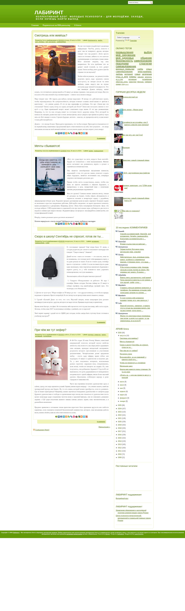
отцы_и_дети (122, 77)
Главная (35, 25)
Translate (133, 41)
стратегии (145, 63)
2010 (120, 454)
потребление (47, 336)
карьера (141, 77)
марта (122, 395)
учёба (47, 243)
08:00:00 (61, 40)
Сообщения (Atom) (42, 430)
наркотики (132, 82)
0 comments (101, 138)
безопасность (92, 40)
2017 (120, 431)
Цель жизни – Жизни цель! (132, 110)
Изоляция (126, 148)
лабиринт (148, 82)
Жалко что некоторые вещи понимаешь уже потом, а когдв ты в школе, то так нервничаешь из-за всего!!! (135, 318)
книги (126, 84)
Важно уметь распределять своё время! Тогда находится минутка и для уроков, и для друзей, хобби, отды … (136, 280)
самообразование (124, 72)
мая (121, 388)
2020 (120, 422)
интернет (128, 74)
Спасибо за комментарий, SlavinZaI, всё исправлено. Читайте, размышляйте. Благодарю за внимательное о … (135, 236)
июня (122, 385)
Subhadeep (120, 534)
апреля (123, 391)
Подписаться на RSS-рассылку (56, 25)
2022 (120, 415)
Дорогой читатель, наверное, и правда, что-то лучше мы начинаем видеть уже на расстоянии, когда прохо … (135, 308)
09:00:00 (61, 334)
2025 (120, 405)
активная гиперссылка (74, 534)
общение (146, 57)
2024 (120, 408)
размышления (61, 42)
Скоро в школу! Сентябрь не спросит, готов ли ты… (69, 236)
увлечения (147, 74)
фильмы (140, 82)
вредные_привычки (94, 334)
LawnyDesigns (138, 534)
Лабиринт (16, 532)
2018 (120, 428)
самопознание (143, 60)
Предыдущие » (104, 427)
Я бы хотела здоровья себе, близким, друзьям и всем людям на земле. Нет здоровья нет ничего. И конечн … (134, 269)
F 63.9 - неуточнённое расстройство (136, 173)
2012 (120, 448)
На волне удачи (126, 354)
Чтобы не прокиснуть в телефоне (132, 363)
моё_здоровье (40, 42)
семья (137, 74)
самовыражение (126, 66)
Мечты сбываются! (47, 146)
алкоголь (148, 77)
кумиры (132, 77)
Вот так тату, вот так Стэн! (132, 135)
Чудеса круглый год (130, 97)
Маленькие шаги (126, 366)
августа (123, 336)
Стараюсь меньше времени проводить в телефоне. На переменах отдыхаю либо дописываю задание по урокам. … (135, 290)
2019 (120, 425)
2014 (120, 441)
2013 (120, 444)
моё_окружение (51, 42)
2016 (120, 435)
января (123, 401)
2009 (120, 457)
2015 (120, 438)
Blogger (107, 534)
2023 (120, 412)
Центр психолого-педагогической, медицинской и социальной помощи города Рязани (133, 518)
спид (123, 84)
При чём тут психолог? (131, 211)
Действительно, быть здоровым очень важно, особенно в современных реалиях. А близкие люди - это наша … (135, 259)
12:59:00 (63, 151)
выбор (100, 40)
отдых (149, 69)
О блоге (77, 25)
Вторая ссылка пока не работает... (133, 244)
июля (122, 382)
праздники (122, 63)
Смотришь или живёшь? (51, 35)
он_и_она (119, 79)
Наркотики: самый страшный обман (135, 160)
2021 (120, 418)
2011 (120, 451)
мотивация (95, 241)
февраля (123, 398)
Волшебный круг (122, 498)
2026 (120, 333)
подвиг (118, 84)
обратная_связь (122, 82)
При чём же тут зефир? (50, 329)
